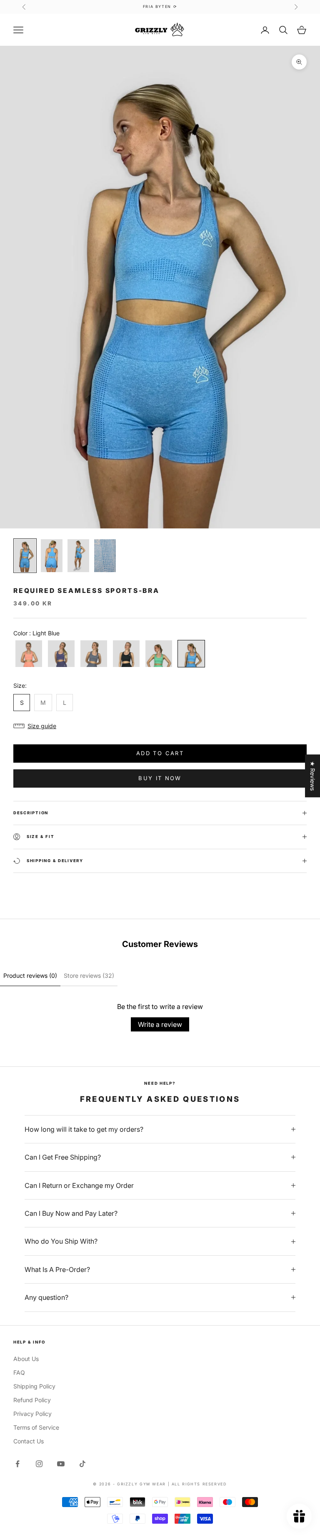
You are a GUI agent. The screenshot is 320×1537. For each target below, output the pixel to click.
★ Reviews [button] (312, 776)
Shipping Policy (34, 1386)
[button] (160, 726)
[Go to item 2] (51, 555)
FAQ (19, 1372)
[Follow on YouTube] (61, 1464)
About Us (26, 1358)
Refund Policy (32, 1399)
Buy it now (159, 778)
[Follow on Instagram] (39, 1464)
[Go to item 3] (78, 555)
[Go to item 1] (25, 555)
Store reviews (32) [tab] (89, 975)
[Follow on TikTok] (82, 1464)
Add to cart (160, 753)
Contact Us (28, 1441)
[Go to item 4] (105, 555)
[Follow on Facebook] (17, 1464)
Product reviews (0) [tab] (30, 975)
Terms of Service (36, 1427)
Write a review (160, 1024)
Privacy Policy (32, 1413)
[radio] (27, 653)
